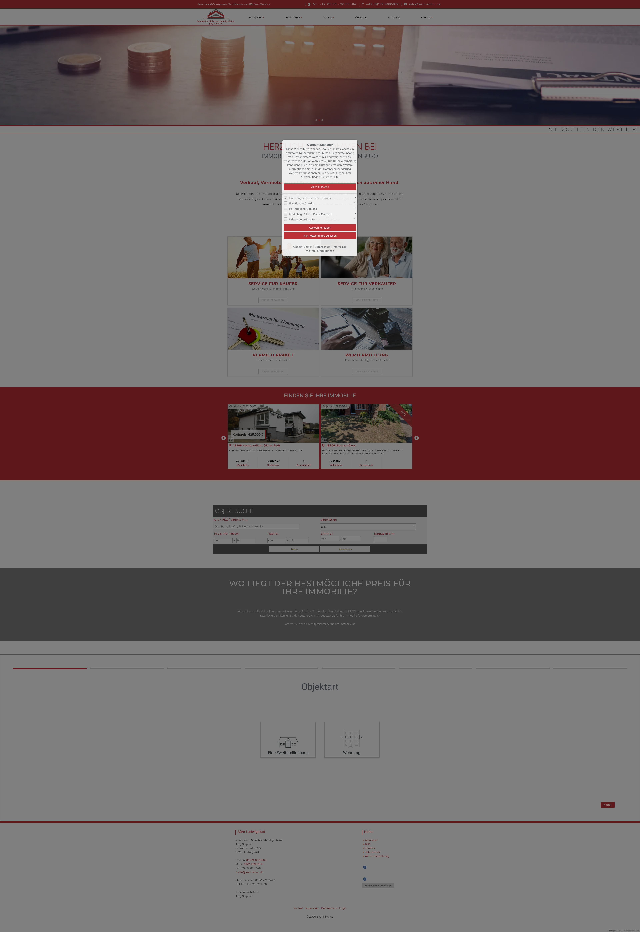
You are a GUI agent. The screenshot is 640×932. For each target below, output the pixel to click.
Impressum (340, 246)
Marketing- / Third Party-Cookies (310, 214)
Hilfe (336, 177)
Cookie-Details (302, 246)
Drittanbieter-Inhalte (302, 219)
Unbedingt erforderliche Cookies (310, 198)
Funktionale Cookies (302, 203)
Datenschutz (322, 246)
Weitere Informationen (320, 250)
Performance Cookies (303, 208)
